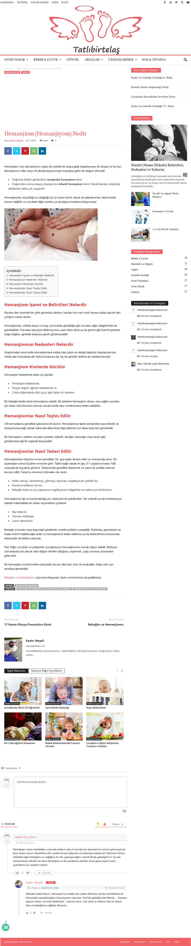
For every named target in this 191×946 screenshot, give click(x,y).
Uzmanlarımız (121, 60)
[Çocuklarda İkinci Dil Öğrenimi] (23, 691)
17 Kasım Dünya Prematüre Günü (27, 624)
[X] (182, 2)
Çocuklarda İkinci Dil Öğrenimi (22, 707)
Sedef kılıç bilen (50, 887)
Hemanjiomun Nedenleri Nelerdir (28, 279)
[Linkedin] (42, 151)
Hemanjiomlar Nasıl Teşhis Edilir (28, 288)
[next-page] (122, 671)
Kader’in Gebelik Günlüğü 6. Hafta (152, 77)
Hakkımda (7, 2)
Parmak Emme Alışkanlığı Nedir (150, 87)
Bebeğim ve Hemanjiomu (19, 577)
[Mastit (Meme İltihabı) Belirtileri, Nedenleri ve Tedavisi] (159, 143)
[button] (185, 60)
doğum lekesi (51, 589)
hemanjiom (66, 589)
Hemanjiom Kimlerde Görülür (26, 284)
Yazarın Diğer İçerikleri (46, 671)
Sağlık (25, 72)
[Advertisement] (64, 102)
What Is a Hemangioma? (26, 585)
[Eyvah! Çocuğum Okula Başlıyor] (140, 199)
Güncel (72, 60)
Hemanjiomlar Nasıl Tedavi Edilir (28, 292)
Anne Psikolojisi (139, 280)
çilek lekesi (23, 589)
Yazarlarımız (39, 2)
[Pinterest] (176, 2)
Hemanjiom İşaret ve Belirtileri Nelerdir (31, 275)
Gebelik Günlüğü (140, 275)
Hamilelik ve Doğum (142, 264)
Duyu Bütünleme (96, 707)
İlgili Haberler (16, 671)
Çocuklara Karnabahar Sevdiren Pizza (153, 96)
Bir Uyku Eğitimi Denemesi (19, 743)
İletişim (22, 2)
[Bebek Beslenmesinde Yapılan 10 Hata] (64, 726)
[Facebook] (165, 2)
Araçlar (92, 60)
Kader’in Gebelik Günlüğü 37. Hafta (152, 106)
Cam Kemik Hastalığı (57, 707)
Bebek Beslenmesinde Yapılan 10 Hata (62, 744)
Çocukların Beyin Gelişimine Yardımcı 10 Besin (102, 744)
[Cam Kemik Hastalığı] (64, 691)
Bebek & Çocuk (46, 60)
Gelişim (135, 292)
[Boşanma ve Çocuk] (140, 217)
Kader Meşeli (16, 140)
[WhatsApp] (33, 151)
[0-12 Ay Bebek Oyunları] (140, 235)
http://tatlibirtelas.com (35, 646)
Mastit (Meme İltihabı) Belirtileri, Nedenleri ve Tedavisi (157, 167)
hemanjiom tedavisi (83, 589)
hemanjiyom (100, 589)
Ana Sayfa (8, 68)
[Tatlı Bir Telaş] (95, 30)
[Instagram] (170, 2)
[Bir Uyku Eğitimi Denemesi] (23, 726)
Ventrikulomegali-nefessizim (152, 310)
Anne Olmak (14, 60)
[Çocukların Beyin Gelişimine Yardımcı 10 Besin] (105, 726)
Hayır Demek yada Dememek (153, 363)
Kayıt (64, 2)
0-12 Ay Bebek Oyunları (166, 229)
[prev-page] (117, 671)
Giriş (55, 2)
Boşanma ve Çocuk (163, 211)
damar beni (36, 589)
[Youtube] (188, 2)
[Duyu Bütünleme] (105, 691)
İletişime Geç (156, 941)
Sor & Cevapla (154, 60)
